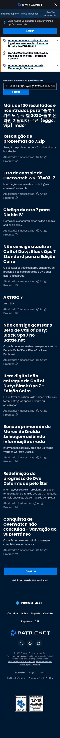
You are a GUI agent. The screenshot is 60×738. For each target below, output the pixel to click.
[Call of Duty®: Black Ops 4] (16, 285)
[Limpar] (54, 86)
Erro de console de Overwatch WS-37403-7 (29, 175)
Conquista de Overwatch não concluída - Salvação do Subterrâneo (29, 526)
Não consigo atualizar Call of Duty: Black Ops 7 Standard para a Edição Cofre (29, 254)
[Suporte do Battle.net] (16, 161)
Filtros (16, 92)
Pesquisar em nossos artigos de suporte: (23, 80)
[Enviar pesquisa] (6, 86)
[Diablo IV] (16, 234)
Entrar (30, 30)
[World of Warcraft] (16, 461)
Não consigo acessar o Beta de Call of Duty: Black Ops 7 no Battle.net (27, 332)
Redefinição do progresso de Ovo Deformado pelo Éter (25, 478)
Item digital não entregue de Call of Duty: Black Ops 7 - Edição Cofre (23, 383)
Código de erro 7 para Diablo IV (26, 212)
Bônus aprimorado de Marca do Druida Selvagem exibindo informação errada (27, 434)
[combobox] (30, 86)
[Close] (57, 43)
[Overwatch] (16, 554)
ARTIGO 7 (13, 297)
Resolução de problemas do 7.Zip (24, 138)
